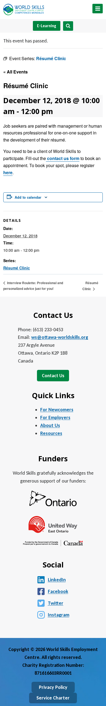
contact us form (62, 158)
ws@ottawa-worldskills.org (59, 337)
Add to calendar (28, 197)
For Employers (55, 417)
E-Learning (46, 25)
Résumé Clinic (16, 268)
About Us (50, 425)
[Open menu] (97, 8)
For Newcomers (56, 410)
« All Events (15, 72)
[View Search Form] (68, 26)
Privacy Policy (53, 687)
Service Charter (53, 698)
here (8, 172)
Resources (51, 433)
